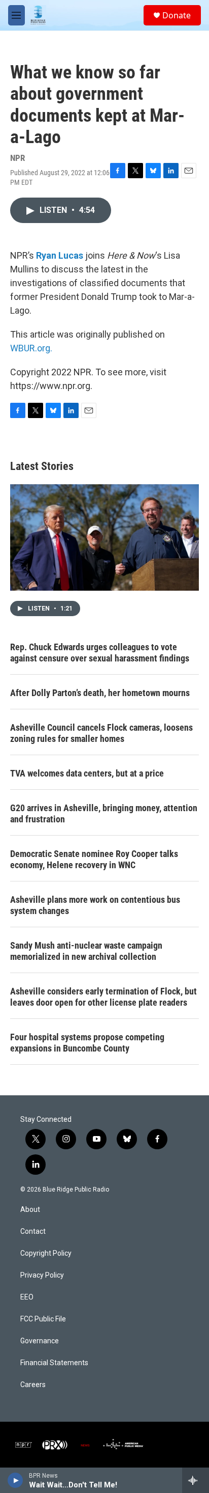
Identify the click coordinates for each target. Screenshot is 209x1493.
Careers (33, 1385)
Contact (33, 1231)
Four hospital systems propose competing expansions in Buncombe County (87, 1043)
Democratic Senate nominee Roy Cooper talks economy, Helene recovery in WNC (94, 859)
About (30, 1209)
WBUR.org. (31, 348)
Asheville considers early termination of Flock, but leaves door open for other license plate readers (103, 997)
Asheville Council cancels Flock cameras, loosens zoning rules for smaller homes (101, 733)
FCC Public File (43, 1319)
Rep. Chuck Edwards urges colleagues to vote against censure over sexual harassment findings (99, 652)
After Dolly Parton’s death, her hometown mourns (100, 692)
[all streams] (195, 1480)
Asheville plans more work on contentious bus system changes (95, 905)
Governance (39, 1341)
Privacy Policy (42, 1275)
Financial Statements (54, 1363)
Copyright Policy (46, 1253)
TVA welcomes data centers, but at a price (87, 773)
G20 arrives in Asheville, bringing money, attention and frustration (103, 813)
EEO (26, 1297)
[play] (15, 1480)
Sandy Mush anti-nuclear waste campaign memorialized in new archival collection (86, 951)
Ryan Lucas (59, 255)
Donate (176, 15)
